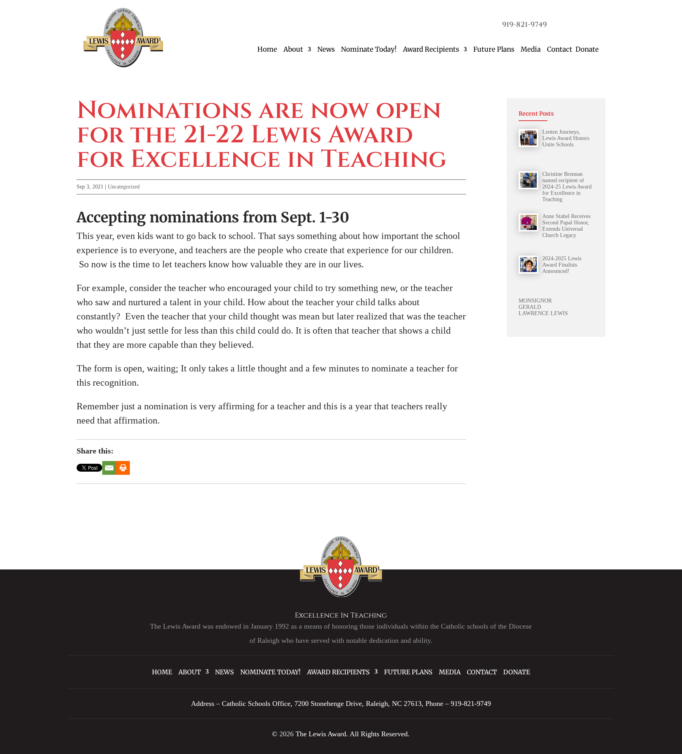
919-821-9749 (524, 25)
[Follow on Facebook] (561, 23)
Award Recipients (431, 49)
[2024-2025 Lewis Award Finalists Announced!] (528, 264)
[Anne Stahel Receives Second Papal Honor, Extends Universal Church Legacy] (528, 222)
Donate (587, 49)
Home (267, 49)
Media (531, 49)
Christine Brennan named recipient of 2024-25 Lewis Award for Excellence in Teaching (567, 186)
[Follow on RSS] (592, 23)
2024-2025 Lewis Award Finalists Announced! (561, 265)
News (326, 49)
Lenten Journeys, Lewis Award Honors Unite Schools (565, 138)
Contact (559, 49)
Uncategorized (124, 187)
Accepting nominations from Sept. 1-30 (213, 217)
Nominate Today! (369, 49)
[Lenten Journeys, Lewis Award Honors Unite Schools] (528, 138)
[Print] (123, 468)
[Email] (109, 468)
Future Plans (493, 49)
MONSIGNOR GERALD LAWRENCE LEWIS (543, 307)
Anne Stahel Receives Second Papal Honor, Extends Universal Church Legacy (566, 225)
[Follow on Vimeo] (576, 23)
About (293, 49)
